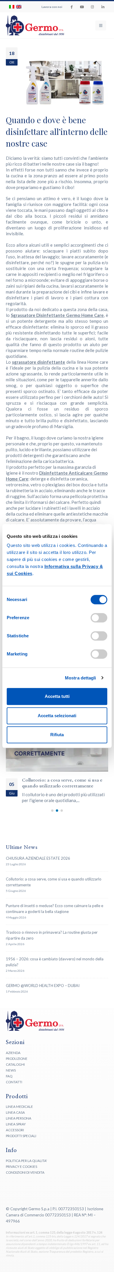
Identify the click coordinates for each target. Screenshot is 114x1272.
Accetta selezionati (57, 715)
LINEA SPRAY (16, 1130)
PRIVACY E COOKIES (21, 1172)
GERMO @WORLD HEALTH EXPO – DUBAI (43, 991)
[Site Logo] (23, 25)
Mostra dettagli (80, 677)
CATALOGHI (15, 1070)
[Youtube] (82, 6)
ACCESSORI (15, 1136)
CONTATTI (14, 1088)
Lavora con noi (52, 6)
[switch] (99, 617)
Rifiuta (57, 734)
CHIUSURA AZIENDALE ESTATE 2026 (38, 864)
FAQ (9, 1082)
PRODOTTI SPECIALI (21, 1142)
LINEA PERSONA (18, 1124)
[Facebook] (71, 6)
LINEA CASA (15, 1118)
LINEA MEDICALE (19, 1112)
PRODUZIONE (16, 1064)
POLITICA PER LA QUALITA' (26, 1166)
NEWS (11, 1076)
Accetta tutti (57, 696)
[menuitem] (11, 7)
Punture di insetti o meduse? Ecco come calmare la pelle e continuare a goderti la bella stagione (65, 786)
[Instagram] (92, 6)
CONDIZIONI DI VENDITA (25, 1178)
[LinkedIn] (103, 6)
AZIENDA (13, 1058)
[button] (100, 25)
